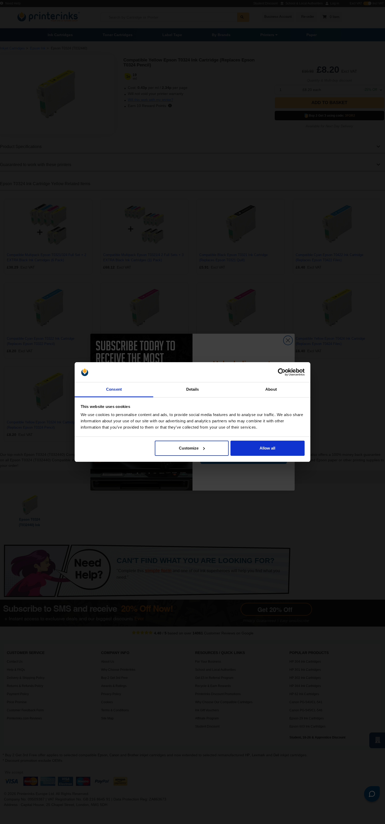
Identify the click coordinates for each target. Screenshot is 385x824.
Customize (189, 448)
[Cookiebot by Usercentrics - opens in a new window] (282, 372)
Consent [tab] (114, 389)
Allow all (267, 448)
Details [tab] (192, 389)
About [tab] (271, 389)
